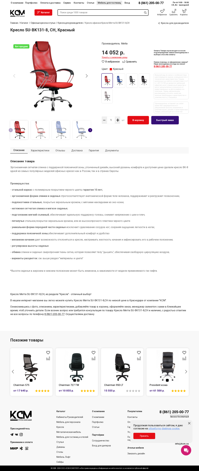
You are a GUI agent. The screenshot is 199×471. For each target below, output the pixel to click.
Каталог (45, 12)
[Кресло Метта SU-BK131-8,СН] (50, 76)
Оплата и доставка (50, 3)
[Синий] (119, 81)
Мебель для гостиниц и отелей (72, 437)
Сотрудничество (100, 440)
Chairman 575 (21, 385)
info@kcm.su (182, 443)
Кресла (60, 427)
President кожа (158, 385)
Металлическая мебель (68, 432)
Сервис (67, 3)
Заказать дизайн (136, 453)
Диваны (60, 447)
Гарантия (94, 150)
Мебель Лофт (63, 457)
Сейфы (60, 462)
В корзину (138, 120)
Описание (19, 150)
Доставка (77, 150)
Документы (112, 150)
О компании (17, 3)
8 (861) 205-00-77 (151, 3)
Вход (127, 3)
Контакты (79, 3)
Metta (124, 43)
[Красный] (107, 81)
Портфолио (31, 3)
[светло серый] (107, 96)
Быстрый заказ (165, 120)
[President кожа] (167, 365)
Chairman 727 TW (69, 385)
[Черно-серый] (132, 81)
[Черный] (144, 81)
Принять (144, 436)
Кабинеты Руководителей (69, 417)
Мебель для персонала (68, 422)
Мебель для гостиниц (109, 3)
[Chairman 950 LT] (122, 365)
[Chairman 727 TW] (77, 365)
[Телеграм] (11, 434)
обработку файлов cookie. (164, 428)
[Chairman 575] (31, 365)
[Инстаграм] (21, 434)
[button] (86, 76)
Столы (59, 452)
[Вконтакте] (16, 434)
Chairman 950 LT (113, 385)
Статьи (90, 3)
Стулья (60, 442)
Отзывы (60, 150)
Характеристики (40, 150)
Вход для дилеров (101, 445)
